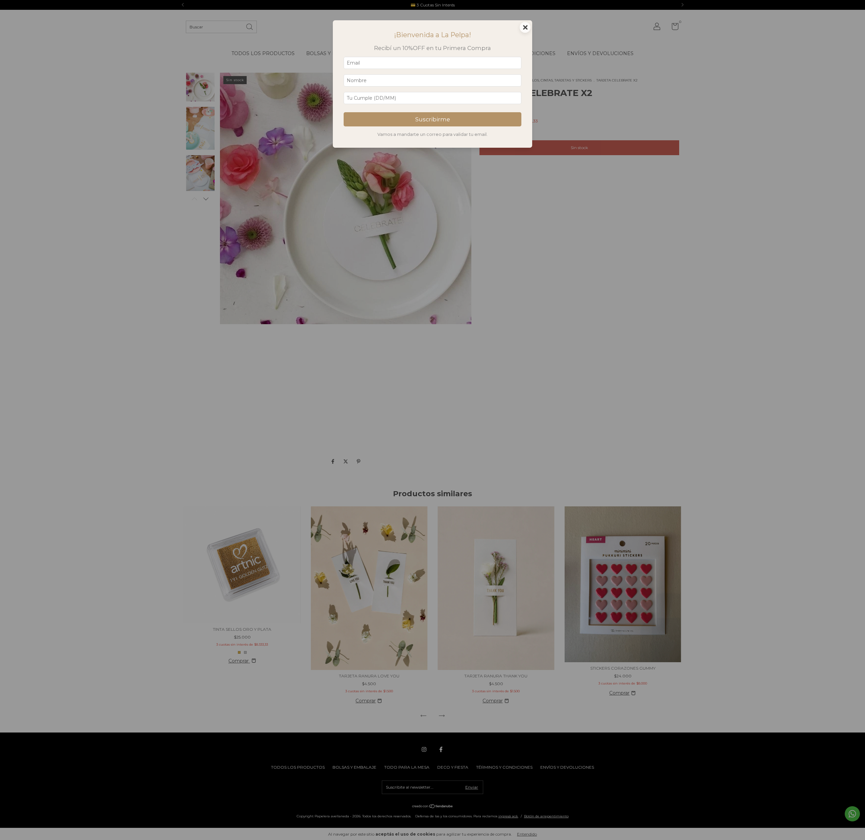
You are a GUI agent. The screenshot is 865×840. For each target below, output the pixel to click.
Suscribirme (432, 119)
